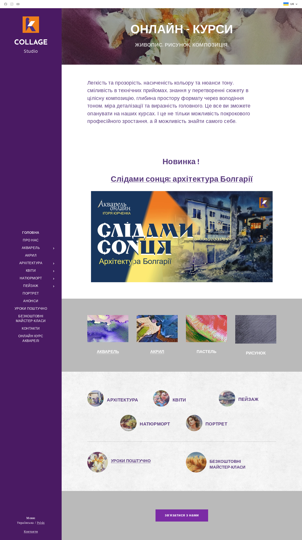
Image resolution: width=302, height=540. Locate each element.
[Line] (5, 4)
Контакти (31, 531)
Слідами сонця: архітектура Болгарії (182, 179)
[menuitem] (30, 232)
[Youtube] (18, 4)
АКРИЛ (157, 351)
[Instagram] (11, 4)
